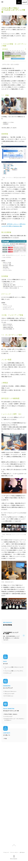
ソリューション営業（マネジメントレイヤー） (13, 668)
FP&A (5, 738)
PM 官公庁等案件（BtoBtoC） (11, 714)
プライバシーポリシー (14, 852)
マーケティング (7, 673)
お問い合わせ (22, 852)
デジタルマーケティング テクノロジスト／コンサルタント (14, 719)
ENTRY (19, 2)
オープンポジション (8, 695)
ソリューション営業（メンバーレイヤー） (13, 670)
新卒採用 (24, 2)
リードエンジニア (8, 716)
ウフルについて (6, 852)
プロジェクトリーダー (9, 693)
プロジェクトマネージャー (10, 691)
